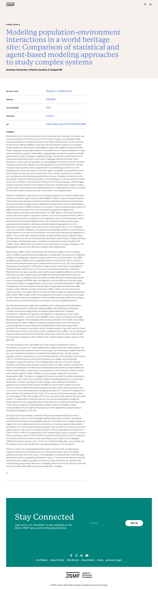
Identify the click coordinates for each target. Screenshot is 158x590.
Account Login (115, 560)
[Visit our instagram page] (76, 555)
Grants (100, 560)
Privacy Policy (102, 585)
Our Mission (41, 560)
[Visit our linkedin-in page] (82, 555)
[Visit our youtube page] (87, 555)
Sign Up (134, 523)
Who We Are (73, 560)
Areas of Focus (57, 560)
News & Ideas (88, 560)
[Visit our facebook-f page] (71, 555)
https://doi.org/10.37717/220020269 (66, 124)
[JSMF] (10, 4)
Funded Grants (13, 24)
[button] (145, 4)
